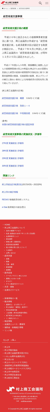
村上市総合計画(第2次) (12, 184)
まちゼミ (9, 281)
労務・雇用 (10, 264)
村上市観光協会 (11, 350)
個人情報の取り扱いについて (16, 247)
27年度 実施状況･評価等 (13, 143)
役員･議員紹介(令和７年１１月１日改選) (20, 233)
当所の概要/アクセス (13, 231)
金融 (7, 259)
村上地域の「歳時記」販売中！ (17, 307)
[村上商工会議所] (10, 3)
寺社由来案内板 (11, 310)
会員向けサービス (12, 290)
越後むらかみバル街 (13, 278)
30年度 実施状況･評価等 (13, 166)
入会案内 (9, 250)
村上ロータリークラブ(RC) (16, 362)
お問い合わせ (11, 253)
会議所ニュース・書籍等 (15, 324)
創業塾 (8, 270)
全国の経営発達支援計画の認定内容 (18, 124)
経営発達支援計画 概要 (13, 98)
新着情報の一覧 (11, 298)
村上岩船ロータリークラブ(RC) (18, 369)
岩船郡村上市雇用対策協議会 (17, 365)
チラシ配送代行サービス (15, 284)
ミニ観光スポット (12, 318)
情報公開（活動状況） (14, 242)
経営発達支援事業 (12, 244)
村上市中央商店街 (12, 372)
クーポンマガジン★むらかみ (17, 276)
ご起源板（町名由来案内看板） (17, 313)
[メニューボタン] (47, 3)
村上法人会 (9, 359)
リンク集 (8, 330)
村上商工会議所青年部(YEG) (16, 353)
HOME (7, 225)
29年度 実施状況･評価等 (13, 158)
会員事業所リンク (12, 236)
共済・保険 (9, 287)
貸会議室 (9, 239)
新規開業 (9, 267)
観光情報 (8, 302)
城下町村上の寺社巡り (14, 315)
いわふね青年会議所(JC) (15, 356)
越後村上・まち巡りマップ (15, 304)
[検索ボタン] (40, 3)
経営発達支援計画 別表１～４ (16, 106)
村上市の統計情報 (10, 192)
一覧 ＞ (13, 340)
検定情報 (8, 321)
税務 (7, 261)
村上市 (7, 347)
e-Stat (4, 207)
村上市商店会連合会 (13, 375)
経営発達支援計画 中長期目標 (16, 113)
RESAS (5, 199)
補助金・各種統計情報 (14, 327)
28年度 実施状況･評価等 (13, 151)
